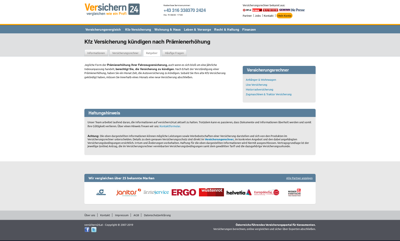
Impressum (122, 215)
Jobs (258, 15)
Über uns (89, 215)
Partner (247, 15)
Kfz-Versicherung (138, 29)
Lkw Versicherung (256, 84)
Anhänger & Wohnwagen (261, 79)
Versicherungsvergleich (103, 29)
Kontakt (269, 15)
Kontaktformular (170, 126)
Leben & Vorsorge (197, 29)
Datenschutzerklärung (157, 215)
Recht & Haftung (226, 29)
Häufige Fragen (174, 53)
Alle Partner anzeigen (299, 178)
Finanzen (249, 29)
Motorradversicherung (259, 89)
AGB (136, 215)
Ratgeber (152, 53)
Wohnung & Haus (167, 29)
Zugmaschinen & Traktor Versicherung (269, 94)
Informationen (96, 53)
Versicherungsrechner (125, 53)
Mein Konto (284, 15)
